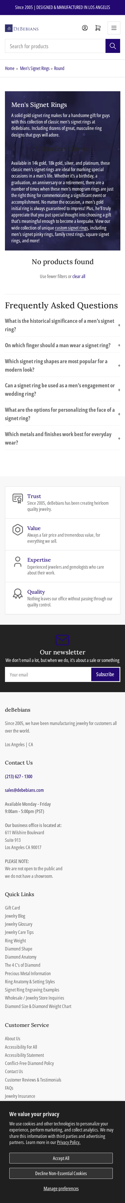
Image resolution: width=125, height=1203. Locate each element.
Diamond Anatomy (20, 956)
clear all (78, 276)
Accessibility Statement (24, 1055)
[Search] (113, 46)
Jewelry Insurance (20, 1096)
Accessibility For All (21, 1046)
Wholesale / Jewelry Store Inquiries (34, 997)
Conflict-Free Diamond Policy (29, 1063)
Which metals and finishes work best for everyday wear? (62, 438)
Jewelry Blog (15, 915)
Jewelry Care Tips (19, 932)
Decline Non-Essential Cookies (61, 1173)
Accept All (61, 1158)
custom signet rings (71, 227)
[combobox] (62, 46)
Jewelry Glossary (18, 924)
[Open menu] (114, 28)
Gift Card (12, 907)
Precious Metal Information (28, 973)
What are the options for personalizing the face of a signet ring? (62, 414)
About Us (12, 1038)
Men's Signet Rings (34, 68)
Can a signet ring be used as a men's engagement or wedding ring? (62, 389)
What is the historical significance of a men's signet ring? (62, 325)
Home (10, 68)
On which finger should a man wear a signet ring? (62, 345)
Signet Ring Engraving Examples (32, 989)
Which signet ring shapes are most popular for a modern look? (62, 365)
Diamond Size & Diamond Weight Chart (38, 1006)
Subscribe (105, 674)
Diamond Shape (18, 948)
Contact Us (14, 1071)
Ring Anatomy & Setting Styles (30, 981)
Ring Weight (15, 940)
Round (59, 68)
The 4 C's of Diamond (22, 965)
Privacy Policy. (69, 1142)
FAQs (9, 1087)
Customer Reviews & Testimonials (33, 1079)
